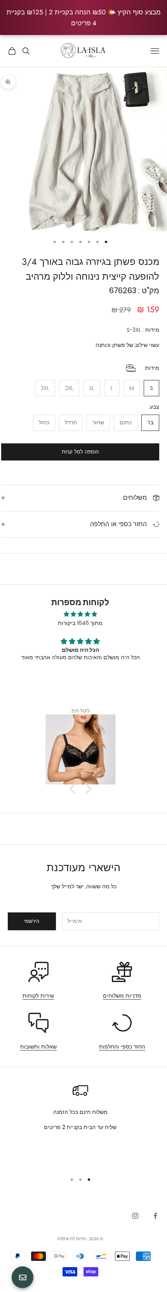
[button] (74, 788)
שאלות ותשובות (38, 1046)
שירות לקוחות (38, 996)
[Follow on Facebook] (155, 1216)
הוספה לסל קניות (80, 451)
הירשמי (31, 921)
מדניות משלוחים (122, 996)
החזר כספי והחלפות (122, 1046)
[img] (80, 614)
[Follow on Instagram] (135, 1216)
